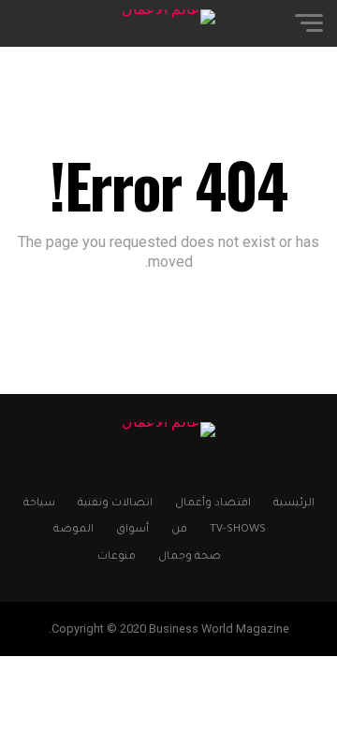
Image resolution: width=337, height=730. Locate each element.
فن (179, 530)
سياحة (39, 504)
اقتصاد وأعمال (213, 504)
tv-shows (238, 530)
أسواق (132, 530)
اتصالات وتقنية (115, 504)
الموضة (73, 530)
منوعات (116, 557)
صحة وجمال (189, 557)
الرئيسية (294, 504)
